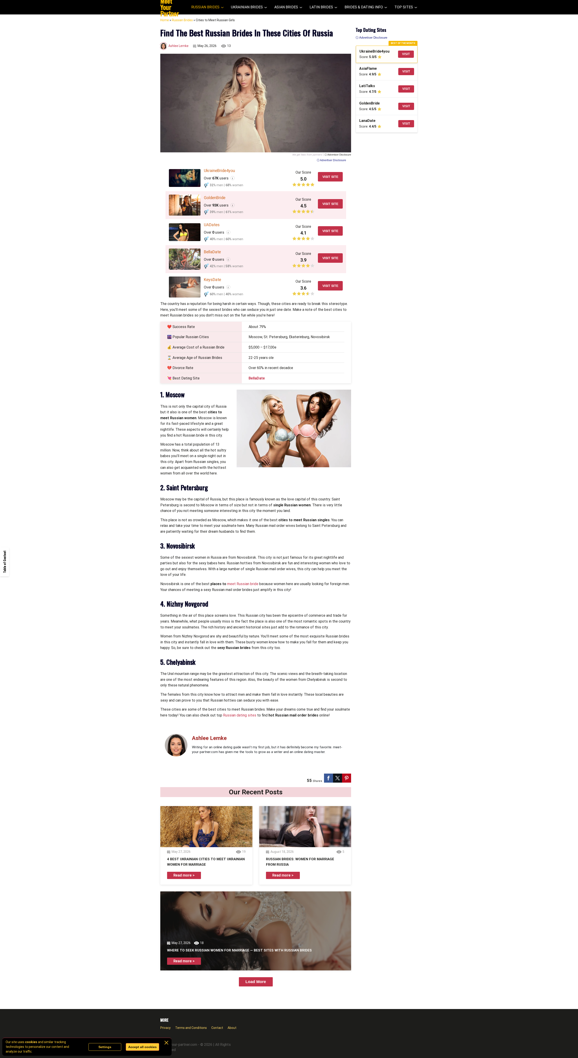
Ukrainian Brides (247, 7)
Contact (217, 1028)
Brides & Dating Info (364, 7)
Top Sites (403, 7)
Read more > (184, 875)
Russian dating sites (239, 715)
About (232, 1028)
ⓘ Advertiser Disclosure (337, 154)
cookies (31, 1042)
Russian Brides (205, 7)
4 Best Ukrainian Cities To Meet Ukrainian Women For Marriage (206, 862)
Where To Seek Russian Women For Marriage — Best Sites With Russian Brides (239, 950)
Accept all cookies (142, 1047)
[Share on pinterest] (346, 778)
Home (164, 20)
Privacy (165, 1028)
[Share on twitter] (337, 778)
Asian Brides (286, 7)
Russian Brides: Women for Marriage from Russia (300, 862)
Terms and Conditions (191, 1028)
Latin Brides (321, 7)
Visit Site (330, 177)
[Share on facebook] (328, 778)
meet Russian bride (242, 584)
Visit (406, 54)
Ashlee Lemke (178, 46)
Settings (104, 1047)
